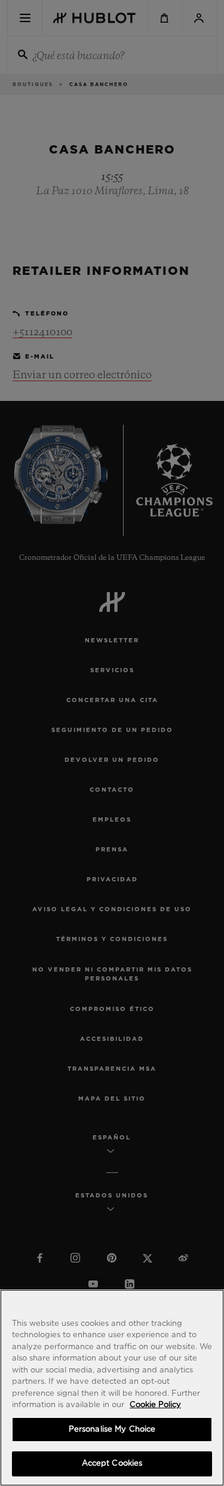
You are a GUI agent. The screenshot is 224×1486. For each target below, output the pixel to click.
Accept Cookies (112, 1463)
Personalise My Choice (112, 1429)
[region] (112, 1387)
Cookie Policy (155, 1405)
